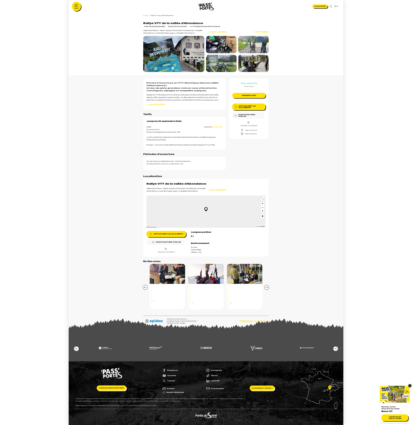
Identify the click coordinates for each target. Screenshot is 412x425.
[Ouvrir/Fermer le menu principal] (76, 6)
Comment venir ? (262, 388)
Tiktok (214, 375)
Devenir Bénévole (175, 392)
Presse (170, 388)
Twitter (171, 381)
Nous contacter (111, 388)
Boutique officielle (132, 405)
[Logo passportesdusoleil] (111, 373)
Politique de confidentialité (96, 405)
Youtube (171, 375)
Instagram (216, 370)
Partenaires (217, 388)
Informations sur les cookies (115, 405)
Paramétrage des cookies (147, 405)
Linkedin (215, 381)
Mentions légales (80, 405)
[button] (331, 6)
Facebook (172, 370)
